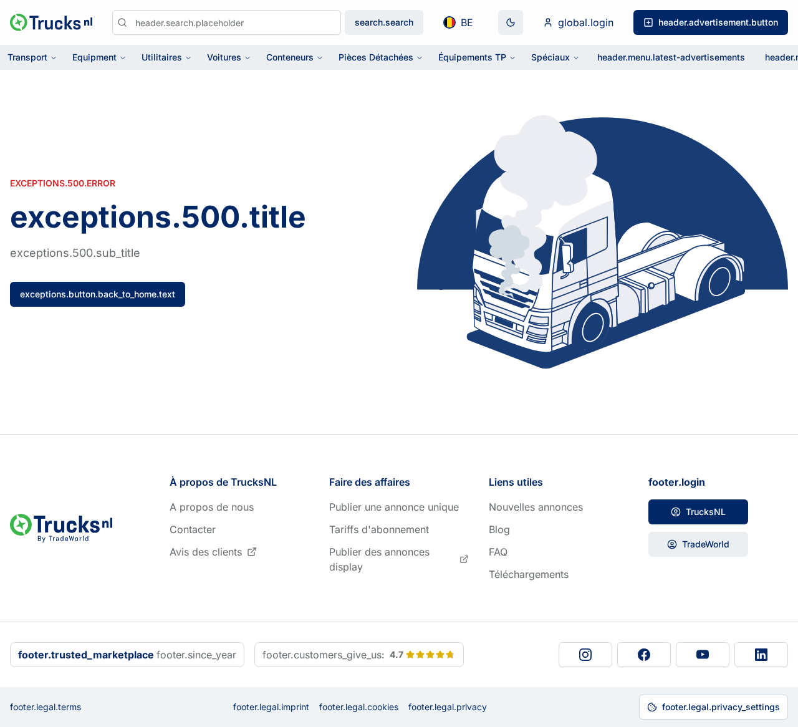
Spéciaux (550, 57)
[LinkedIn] (761, 654)
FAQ (498, 552)
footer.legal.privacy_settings (721, 706)
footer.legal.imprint (271, 706)
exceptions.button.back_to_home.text (97, 294)
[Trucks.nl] (51, 22)
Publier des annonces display (379, 559)
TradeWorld (705, 544)
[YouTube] (702, 654)
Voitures (224, 57)
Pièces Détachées (376, 57)
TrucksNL (706, 511)
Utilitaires (162, 57)
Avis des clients (206, 552)
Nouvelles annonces (536, 507)
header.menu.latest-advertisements (671, 57)
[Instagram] (585, 654)
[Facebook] (644, 654)
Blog (499, 529)
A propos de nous (212, 507)
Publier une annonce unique (394, 507)
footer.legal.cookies (358, 706)
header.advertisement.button (718, 22)
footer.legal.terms (45, 706)
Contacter (193, 529)
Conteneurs (290, 57)
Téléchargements (529, 574)
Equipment (94, 57)
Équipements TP (472, 57)
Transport (27, 57)
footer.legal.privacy (447, 706)
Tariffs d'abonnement (379, 529)
